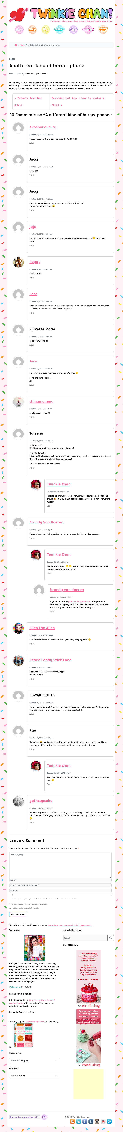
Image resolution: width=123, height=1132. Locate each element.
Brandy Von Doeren (46, 522)
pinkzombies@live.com (79, 601)
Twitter (78, 1121)
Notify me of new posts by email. (25, 908)
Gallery (59, 29)
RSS (72, 1121)
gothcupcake (40, 800)
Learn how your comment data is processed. (70, 925)
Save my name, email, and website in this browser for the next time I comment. (44, 899)
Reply (31, 143)
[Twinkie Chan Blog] (61, 24)
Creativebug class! (35, 1021)
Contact (88, 29)
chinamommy (41, 401)
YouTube (103, 1121)
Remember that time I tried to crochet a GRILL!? (78, 102)
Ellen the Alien (42, 628)
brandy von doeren (67, 590)
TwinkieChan (29, 74)
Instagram (97, 1121)
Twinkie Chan (58, 484)
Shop (32, 29)
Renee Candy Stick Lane (50, 660)
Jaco (33, 361)
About (73, 29)
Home (19, 29)
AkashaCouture (42, 127)
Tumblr (90, 1121)
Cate (33, 294)
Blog (45, 29)
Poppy (34, 262)
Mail (109, 1121)
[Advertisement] (89, 1084)
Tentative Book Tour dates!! (28, 102)
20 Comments (42, 74)
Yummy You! (103, 29)
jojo (32, 226)
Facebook (84, 1121)
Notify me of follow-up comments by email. (29, 904)
